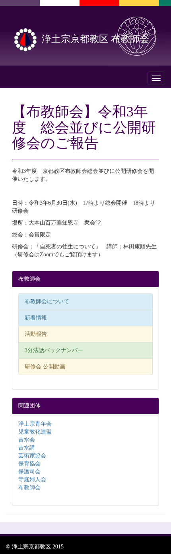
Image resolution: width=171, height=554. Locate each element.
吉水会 (26, 440)
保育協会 (29, 464)
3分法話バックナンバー (54, 350)
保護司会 (29, 472)
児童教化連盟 (35, 432)
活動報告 (36, 334)
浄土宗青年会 (35, 424)
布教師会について (47, 301)
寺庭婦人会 (32, 479)
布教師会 (29, 487)
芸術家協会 (32, 456)
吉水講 (26, 448)
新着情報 (36, 318)
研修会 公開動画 (45, 367)
